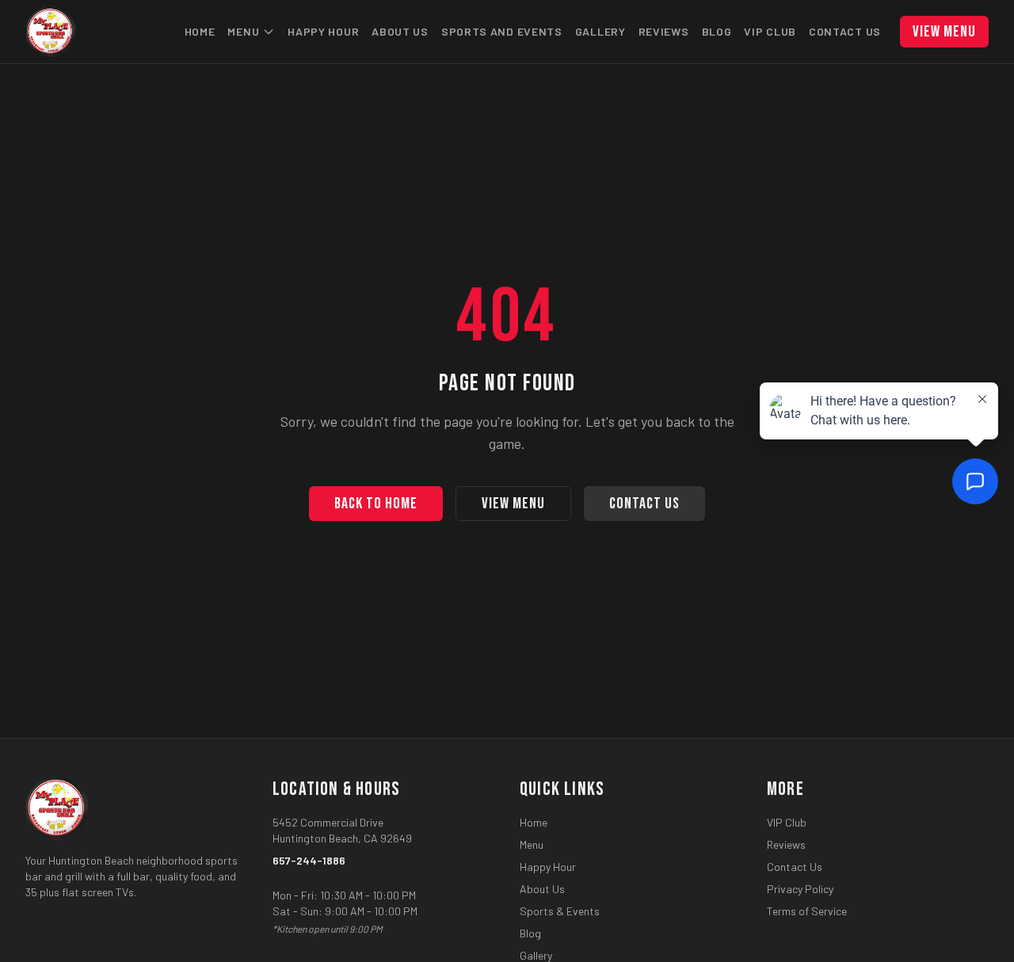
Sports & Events (560, 911)
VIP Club (770, 31)
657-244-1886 (309, 860)
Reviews (664, 31)
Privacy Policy (800, 888)
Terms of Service (807, 911)
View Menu (944, 31)
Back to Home (375, 503)
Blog (717, 31)
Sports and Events (501, 31)
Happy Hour (323, 31)
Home (200, 31)
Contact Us (845, 31)
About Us (400, 31)
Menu (243, 31)
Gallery (600, 31)
